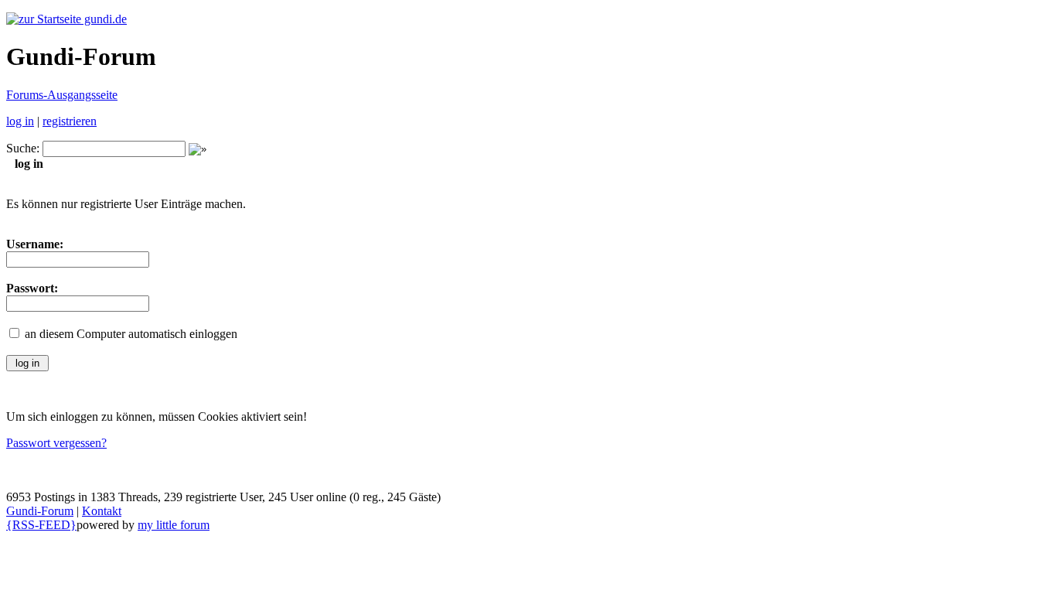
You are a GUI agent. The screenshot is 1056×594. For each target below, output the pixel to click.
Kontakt (101, 510)
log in (20, 121)
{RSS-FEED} (41, 524)
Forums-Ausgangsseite (62, 94)
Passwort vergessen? (56, 442)
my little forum (173, 524)
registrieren (70, 121)
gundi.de (104, 19)
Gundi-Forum (39, 510)
